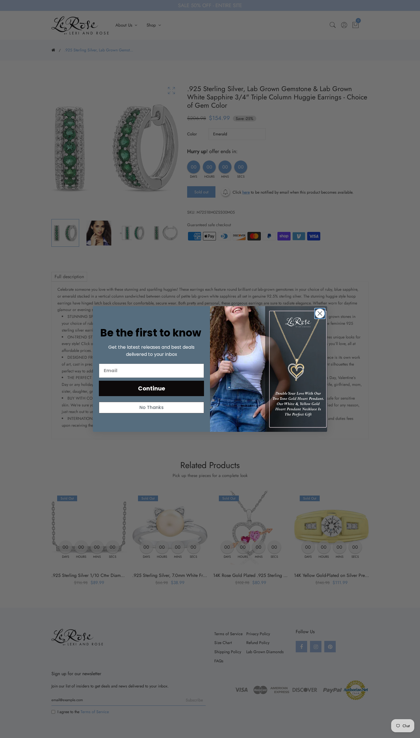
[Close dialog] (320, 313)
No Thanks (151, 407)
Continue (151, 388)
